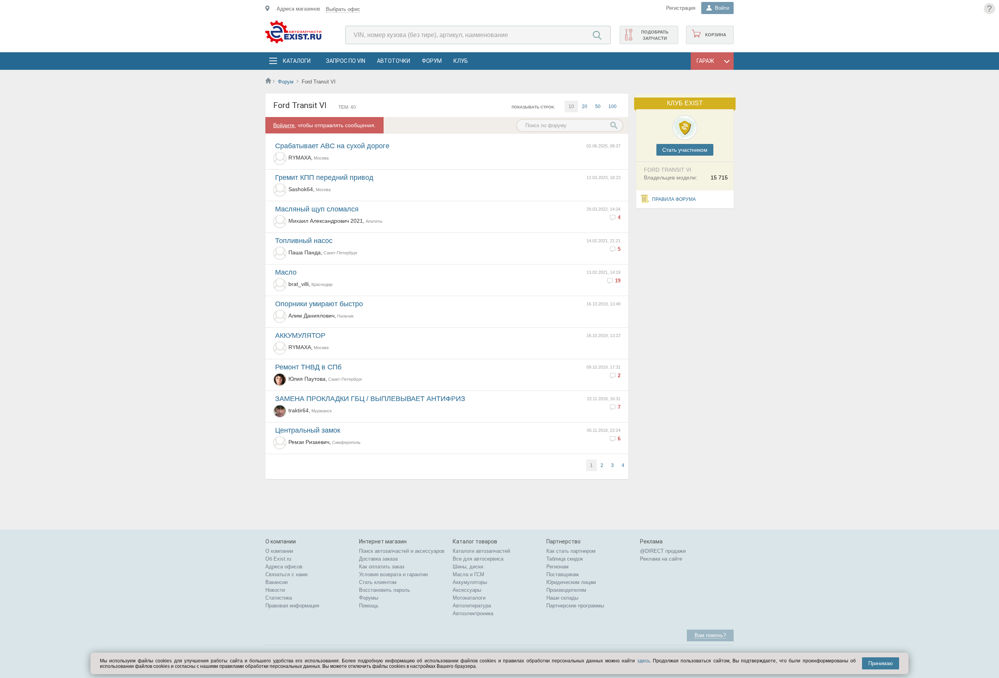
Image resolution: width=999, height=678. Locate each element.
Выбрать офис (343, 9)
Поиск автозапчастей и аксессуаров (401, 551)
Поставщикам (562, 574)
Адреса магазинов (298, 9)
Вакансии (276, 582)
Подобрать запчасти (654, 35)
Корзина (715, 34)
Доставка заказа (378, 559)
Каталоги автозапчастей (481, 551)
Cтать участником (684, 150)
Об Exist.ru (278, 559)
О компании (279, 551)
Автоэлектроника (473, 613)
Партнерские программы (575, 606)
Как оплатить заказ (381, 567)
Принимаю (880, 663)
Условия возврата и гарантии (393, 574)
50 (598, 106)
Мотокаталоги (469, 598)
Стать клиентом (377, 582)
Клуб (460, 61)
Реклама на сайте (661, 559)
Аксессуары (467, 590)
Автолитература (472, 606)
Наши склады (562, 598)
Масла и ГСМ (468, 574)
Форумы (368, 598)
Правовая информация (292, 606)
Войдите (284, 125)
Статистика (278, 598)
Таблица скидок (564, 559)
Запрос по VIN (345, 61)
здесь (643, 661)
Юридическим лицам (571, 582)
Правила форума (674, 199)
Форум (432, 61)
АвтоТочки (393, 61)
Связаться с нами (286, 574)
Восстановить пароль (384, 590)
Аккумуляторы (470, 582)
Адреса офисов (283, 567)
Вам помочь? (710, 635)
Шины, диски (468, 567)
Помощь (369, 606)
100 (612, 106)
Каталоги (296, 61)
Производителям (566, 590)
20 (584, 106)
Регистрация (680, 8)
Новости (275, 590)
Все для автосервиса (478, 559)
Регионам (557, 567)
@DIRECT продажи (663, 551)
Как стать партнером (570, 551)
